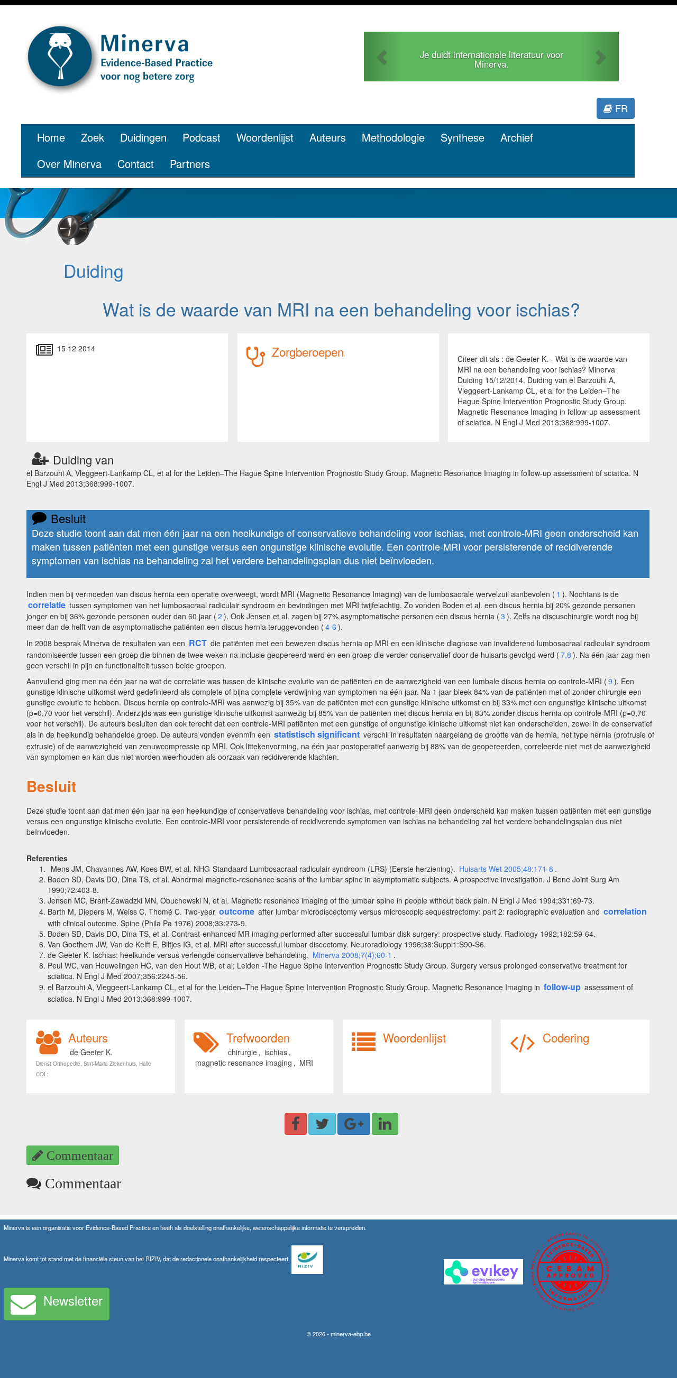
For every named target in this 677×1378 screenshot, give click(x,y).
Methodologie (393, 137)
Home (51, 137)
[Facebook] (296, 1124)
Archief (516, 137)
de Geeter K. (91, 1052)
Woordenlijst (265, 137)
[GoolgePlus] (353, 1124)
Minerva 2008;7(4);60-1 (352, 954)
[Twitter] (322, 1124)
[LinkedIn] (385, 1124)
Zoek (92, 137)
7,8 (566, 654)
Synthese (462, 137)
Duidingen (143, 137)
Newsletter (73, 1300)
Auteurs (327, 137)
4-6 (330, 626)
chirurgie (242, 1052)
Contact (135, 163)
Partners (190, 163)
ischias (275, 1052)
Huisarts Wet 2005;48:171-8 (506, 868)
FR (620, 108)
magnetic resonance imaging (243, 1062)
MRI (306, 1062)
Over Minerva (69, 163)
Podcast (201, 137)
